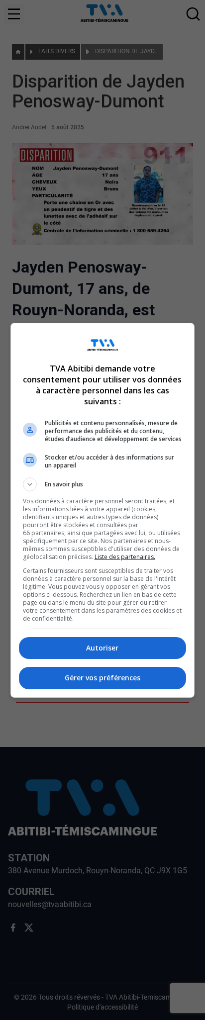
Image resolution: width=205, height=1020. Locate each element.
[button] (103, 484)
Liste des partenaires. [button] (125, 557)
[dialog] (102, 510)
